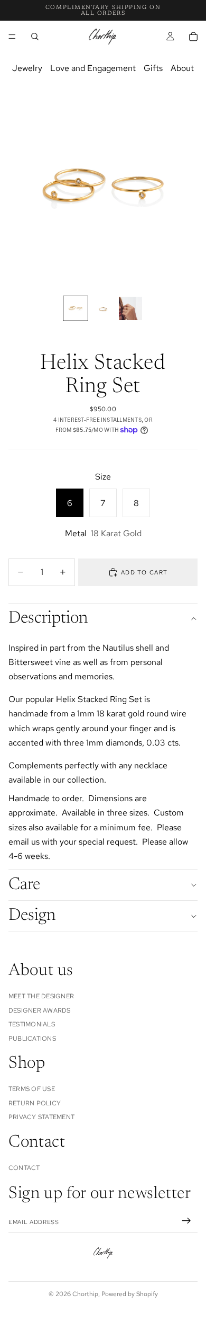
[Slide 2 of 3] (103, 308)
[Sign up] (186, 1221)
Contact (24, 1168)
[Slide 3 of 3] (130, 308)
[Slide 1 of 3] (75, 308)
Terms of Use (31, 1089)
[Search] (34, 36)
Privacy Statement (41, 1117)
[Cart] (193, 36)
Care (24, 884)
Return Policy (34, 1102)
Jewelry (27, 68)
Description (48, 618)
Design (31, 915)
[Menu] (12, 36)
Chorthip (85, 1294)
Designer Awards (39, 1010)
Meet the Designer (41, 996)
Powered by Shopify (129, 1294)
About (182, 68)
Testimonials (31, 1024)
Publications (32, 1038)
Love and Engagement (93, 68)
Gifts (153, 68)
